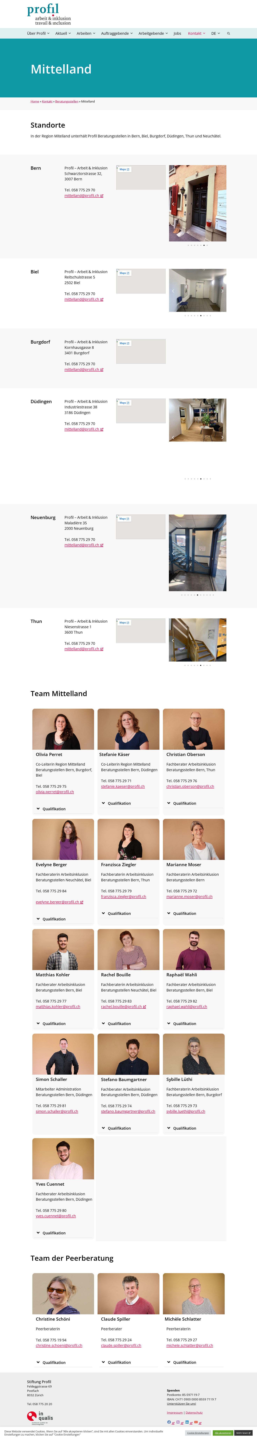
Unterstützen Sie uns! (181, 1404)
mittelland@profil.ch (82, 195)
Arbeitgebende (151, 33)
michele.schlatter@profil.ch (189, 1345)
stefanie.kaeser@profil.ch (123, 786)
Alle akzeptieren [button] (223, 1432)
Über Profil (36, 33)
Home (35, 101)
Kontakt (194, 33)
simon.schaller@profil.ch (57, 1111)
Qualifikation (54, 808)
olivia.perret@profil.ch (55, 791)
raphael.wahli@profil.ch (186, 1006)
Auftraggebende (115, 33)
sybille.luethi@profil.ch (185, 1111)
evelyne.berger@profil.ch (57, 901)
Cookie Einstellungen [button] (198, 1432)
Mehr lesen (242, 1432)
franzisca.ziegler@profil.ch (123, 896)
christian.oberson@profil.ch (190, 786)
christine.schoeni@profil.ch (59, 1345)
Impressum (175, 1413)
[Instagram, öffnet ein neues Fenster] (179, 1423)
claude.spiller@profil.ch (121, 1345)
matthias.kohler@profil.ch (58, 1006)
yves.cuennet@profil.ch (56, 1215)
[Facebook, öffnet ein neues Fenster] (170, 1423)
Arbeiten (84, 33)
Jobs (177, 33)
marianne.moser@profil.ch (189, 896)
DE (213, 33)
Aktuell (61, 33)
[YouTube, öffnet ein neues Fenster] (197, 1423)
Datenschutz (194, 1413)
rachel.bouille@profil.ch (121, 1006)
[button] (228, 33)
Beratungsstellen (66, 101)
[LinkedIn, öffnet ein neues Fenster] (188, 1423)
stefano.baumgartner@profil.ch (128, 1111)
